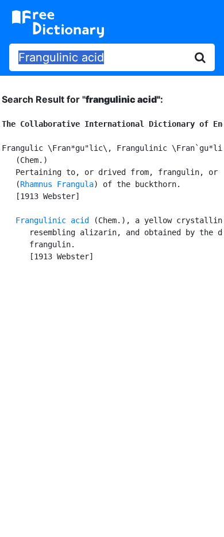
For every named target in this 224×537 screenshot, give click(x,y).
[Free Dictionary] (58, 24)
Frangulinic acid (52, 220)
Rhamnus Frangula (57, 184)
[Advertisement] (112, 397)
